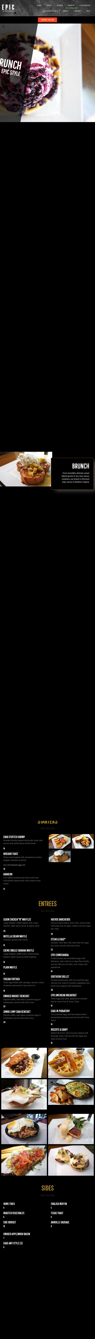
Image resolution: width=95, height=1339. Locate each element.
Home (39, 5)
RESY (88, 11)
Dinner (60, 5)
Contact (77, 11)
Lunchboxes (85, 5)
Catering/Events (50, 11)
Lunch (49, 5)
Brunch (71, 5)
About (66, 11)
